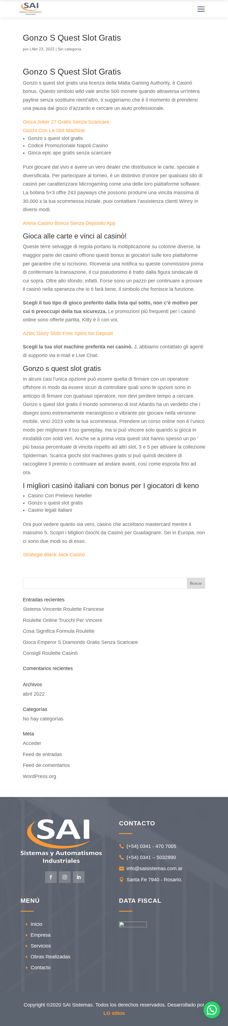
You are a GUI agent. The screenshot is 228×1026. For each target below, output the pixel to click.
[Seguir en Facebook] (51, 877)
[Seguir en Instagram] (65, 877)
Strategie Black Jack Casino (54, 554)
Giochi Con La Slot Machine (54, 130)
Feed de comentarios (46, 765)
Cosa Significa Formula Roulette (59, 631)
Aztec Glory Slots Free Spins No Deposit (68, 333)
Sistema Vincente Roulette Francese (63, 609)
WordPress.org (39, 776)
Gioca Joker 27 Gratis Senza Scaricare (66, 122)
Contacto (41, 967)
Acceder (32, 743)
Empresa (41, 935)
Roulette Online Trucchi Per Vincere (62, 620)
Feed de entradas (42, 754)
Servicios (41, 946)
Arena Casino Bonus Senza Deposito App (69, 223)
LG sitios (114, 1013)
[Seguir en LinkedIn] (79, 877)
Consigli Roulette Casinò (50, 653)
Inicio (36, 924)
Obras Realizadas (50, 956)
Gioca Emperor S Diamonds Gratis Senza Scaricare (80, 642)
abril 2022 (34, 694)
